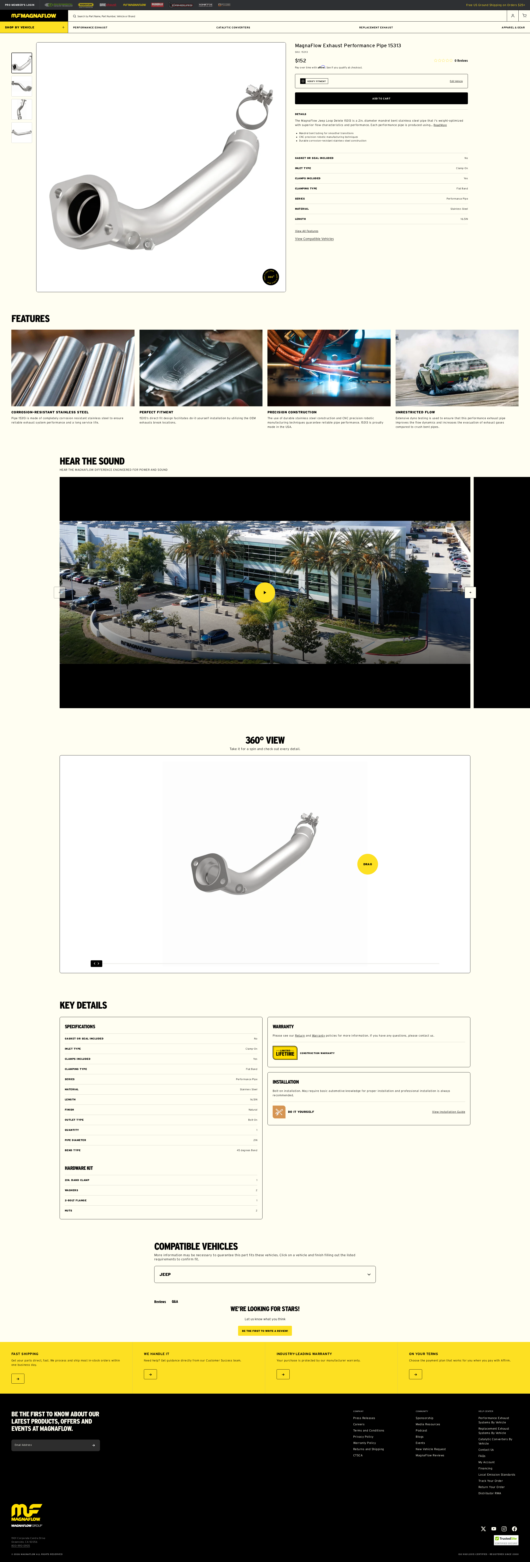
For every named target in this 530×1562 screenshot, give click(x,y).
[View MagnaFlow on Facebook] (514, 1529)
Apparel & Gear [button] (513, 27)
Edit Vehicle (456, 81)
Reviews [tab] (160, 1302)
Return (300, 1035)
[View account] (512, 16)
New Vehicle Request (431, 1449)
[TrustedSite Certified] (506, 1540)
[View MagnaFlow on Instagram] (504, 1529)
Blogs (420, 1436)
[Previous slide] (21, 47)
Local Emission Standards (497, 1474)
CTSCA (358, 1455)
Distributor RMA (489, 1493)
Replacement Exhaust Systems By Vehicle (493, 1431)
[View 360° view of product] (271, 277)
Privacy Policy (363, 1436)
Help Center (485, 1411)
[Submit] (94, 1445)
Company (358, 1411)
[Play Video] (265, 592)
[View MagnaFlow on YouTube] (494, 1529)
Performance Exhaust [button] (90, 27)
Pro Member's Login (20, 5)
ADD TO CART (381, 98)
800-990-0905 (20, 1545)
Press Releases (364, 1418)
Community (422, 1411)
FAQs (482, 1456)
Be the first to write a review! (265, 1331)
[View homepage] (34, 16)
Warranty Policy (364, 1443)
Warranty (318, 1035)
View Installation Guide (448, 1111)
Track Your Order (490, 1480)
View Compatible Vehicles (314, 239)
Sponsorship (424, 1418)
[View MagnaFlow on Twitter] (483, 1529)
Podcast (421, 1430)
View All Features (306, 231)
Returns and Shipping (368, 1449)
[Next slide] (21, 287)
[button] (524, 16)
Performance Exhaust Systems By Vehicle (493, 1420)
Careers (359, 1424)
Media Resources (428, 1424)
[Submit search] (74, 16)
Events (420, 1443)
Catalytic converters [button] (233, 27)
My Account (486, 1462)
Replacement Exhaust (376, 27)
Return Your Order (491, 1487)
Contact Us (486, 1449)
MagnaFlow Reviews (430, 1455)
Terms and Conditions (368, 1430)
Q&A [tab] (175, 1301)
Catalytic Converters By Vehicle (495, 1441)
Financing (485, 1468)
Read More (440, 125)
